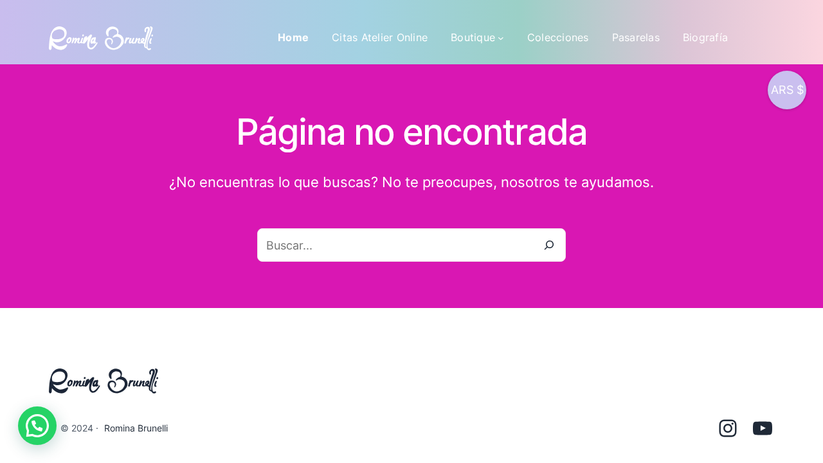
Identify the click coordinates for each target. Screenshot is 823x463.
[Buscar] (549, 245)
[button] (37, 425)
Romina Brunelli (136, 427)
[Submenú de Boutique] (501, 38)
